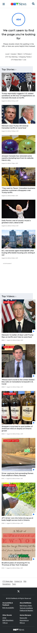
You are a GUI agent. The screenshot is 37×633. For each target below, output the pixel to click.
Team (14, 584)
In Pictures (27, 54)
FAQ (25, 581)
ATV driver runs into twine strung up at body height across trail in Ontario (17, 519)
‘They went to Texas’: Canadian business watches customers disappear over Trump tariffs (18, 190)
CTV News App (7, 581)
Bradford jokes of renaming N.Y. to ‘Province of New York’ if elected (16, 564)
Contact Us (18, 581)
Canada (13, 54)
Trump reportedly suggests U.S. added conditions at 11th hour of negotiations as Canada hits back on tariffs (18, 96)
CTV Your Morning (11, 57)
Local (7, 54)
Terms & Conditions (26, 608)
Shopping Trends (25, 57)
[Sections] (4, 4)
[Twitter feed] (18, 591)
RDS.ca (22, 623)
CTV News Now (16, 59)
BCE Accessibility (8, 608)
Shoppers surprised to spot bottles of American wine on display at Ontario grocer (17, 429)
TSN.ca (5, 623)
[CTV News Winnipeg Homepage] (18, 4)
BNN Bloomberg (7, 620)
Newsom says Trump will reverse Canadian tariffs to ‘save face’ (15, 127)
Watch (20, 54)
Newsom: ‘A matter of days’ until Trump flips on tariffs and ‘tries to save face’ (17, 336)
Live (24, 59)
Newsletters (6, 584)
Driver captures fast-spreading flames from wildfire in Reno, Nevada (17, 474)
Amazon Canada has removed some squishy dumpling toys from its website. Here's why (18, 158)
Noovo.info (23, 618)
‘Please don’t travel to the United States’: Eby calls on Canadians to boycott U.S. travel (18, 382)
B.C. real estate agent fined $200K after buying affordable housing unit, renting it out (18, 253)
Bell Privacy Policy (26, 605)
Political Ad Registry (26, 610)
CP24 (4, 618)
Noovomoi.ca (24, 620)
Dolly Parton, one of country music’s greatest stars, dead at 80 (16, 222)
